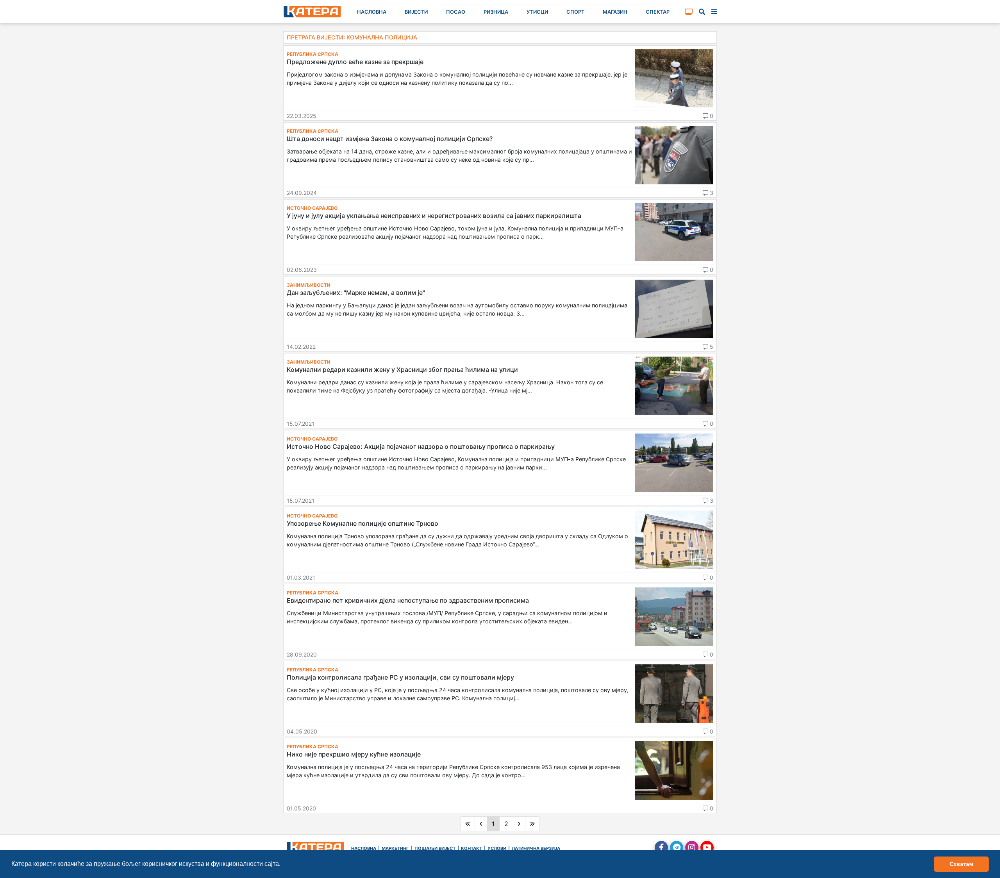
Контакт (471, 848)
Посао (455, 12)
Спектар (658, 12)
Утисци (537, 12)
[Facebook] (661, 847)
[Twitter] (676, 847)
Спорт (575, 12)
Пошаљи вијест (434, 848)
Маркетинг (395, 848)
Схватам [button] (961, 864)
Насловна (371, 12)
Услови (497, 848)
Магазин (615, 12)
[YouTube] (707, 847)
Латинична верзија (536, 848)
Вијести (416, 12)
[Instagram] (691, 847)
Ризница (496, 12)
